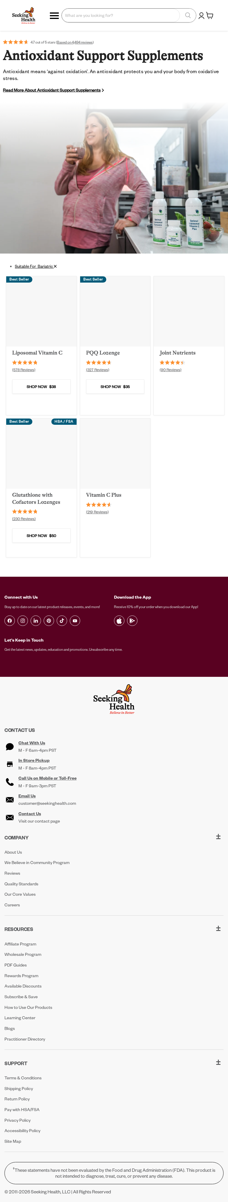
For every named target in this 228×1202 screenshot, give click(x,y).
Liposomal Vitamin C (37, 353)
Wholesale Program (22, 954)
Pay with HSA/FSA (21, 1109)
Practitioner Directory (24, 1039)
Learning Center (19, 1017)
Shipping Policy (18, 1088)
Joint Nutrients (178, 353)
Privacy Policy (17, 1120)
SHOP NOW (41, 386)
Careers (12, 905)
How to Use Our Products (28, 1007)
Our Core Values (20, 894)
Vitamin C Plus (103, 495)
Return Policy (17, 1099)
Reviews (12, 873)
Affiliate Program (20, 944)
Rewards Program (21, 975)
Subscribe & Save (21, 996)
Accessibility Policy (22, 1130)
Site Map (12, 1141)
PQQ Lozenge (103, 353)
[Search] (188, 15)
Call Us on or (47, 778)
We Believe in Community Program (36, 862)
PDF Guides (15, 965)
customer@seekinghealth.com (47, 803)
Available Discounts (23, 986)
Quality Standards (21, 884)
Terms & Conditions (23, 1078)
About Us (13, 852)
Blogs (9, 1028)
